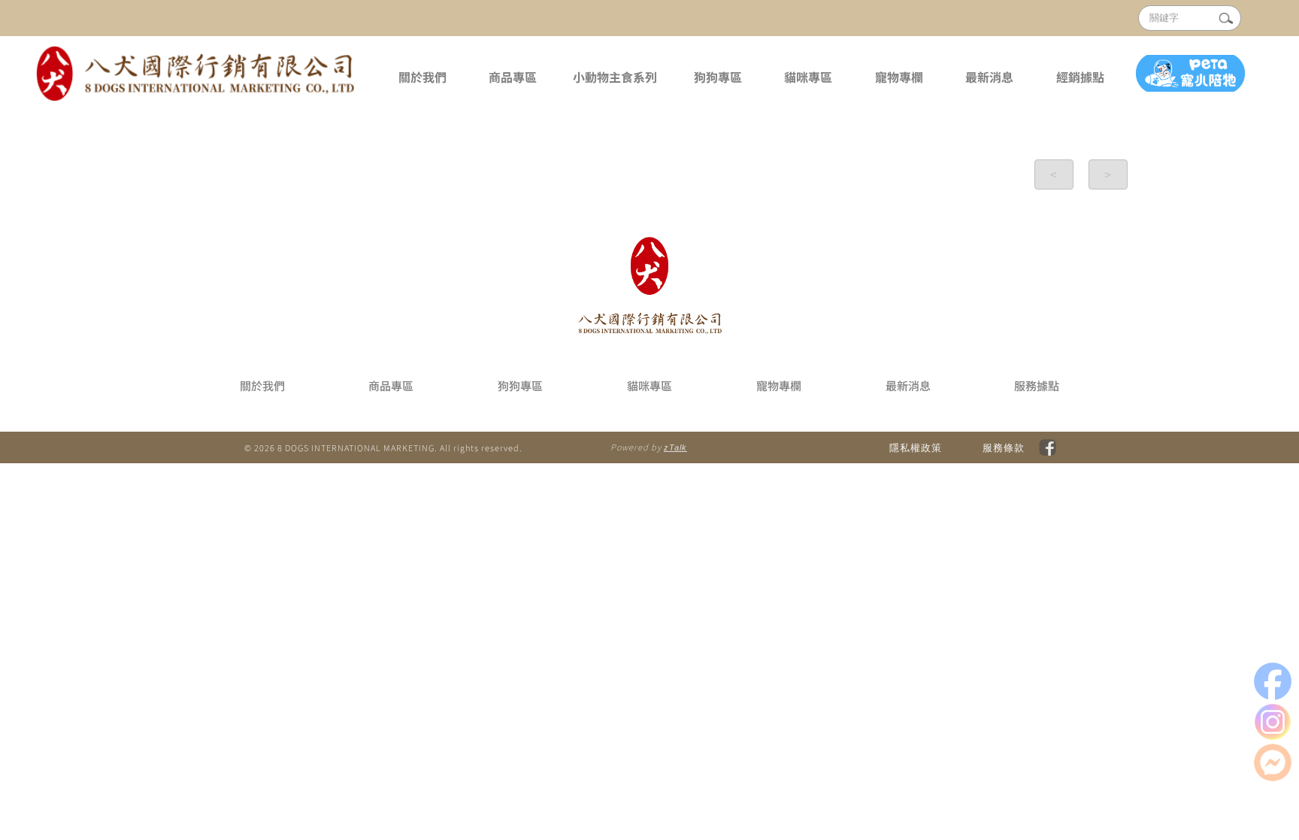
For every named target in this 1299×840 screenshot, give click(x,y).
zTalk (675, 447)
